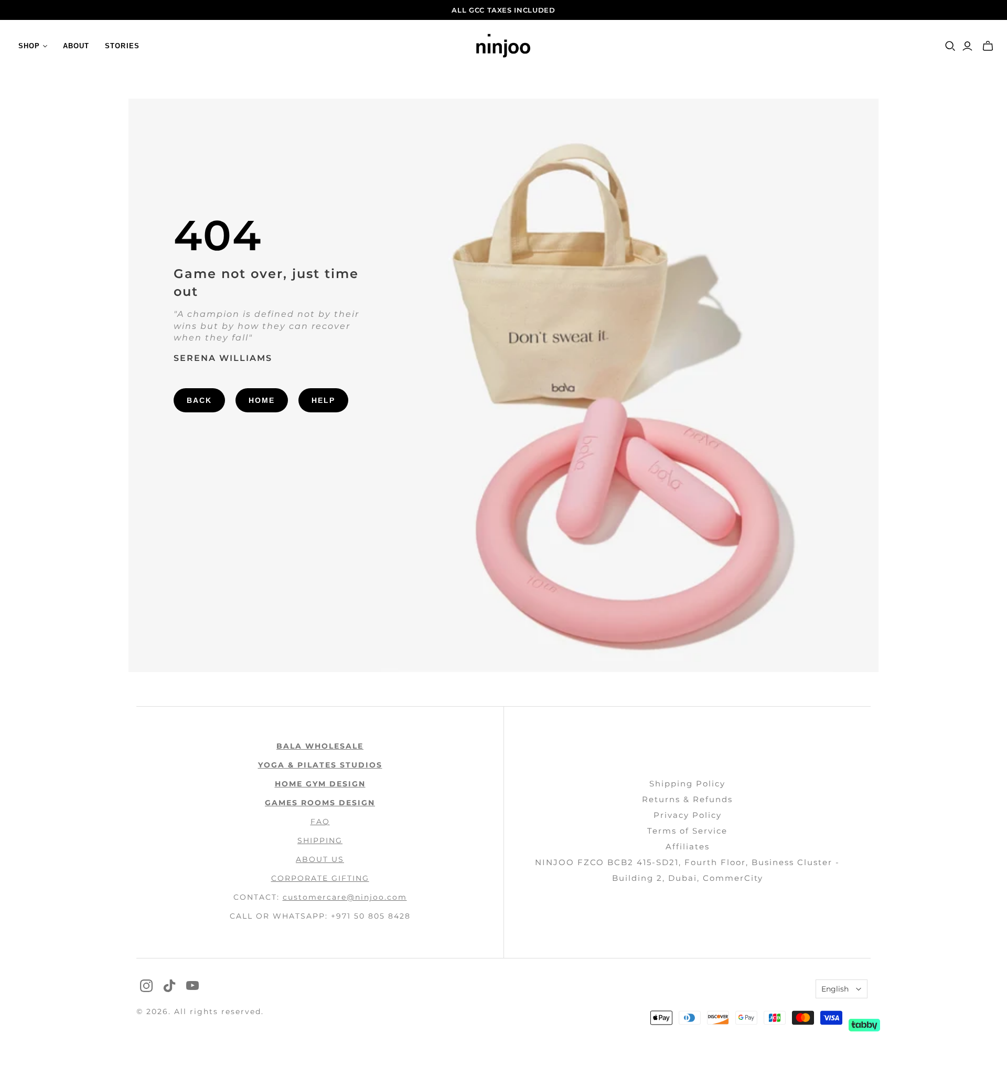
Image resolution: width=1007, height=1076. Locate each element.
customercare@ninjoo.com (345, 897)
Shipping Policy (687, 784)
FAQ (320, 821)
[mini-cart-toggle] (988, 46)
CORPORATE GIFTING (320, 878)
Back (199, 400)
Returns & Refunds (687, 799)
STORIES (122, 46)
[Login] (967, 46)
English (835, 989)
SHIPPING (319, 840)
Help (323, 400)
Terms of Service (687, 831)
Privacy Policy (688, 815)
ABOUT (76, 46)
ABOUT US (320, 859)
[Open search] (950, 46)
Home (262, 400)
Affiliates (688, 846)
